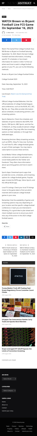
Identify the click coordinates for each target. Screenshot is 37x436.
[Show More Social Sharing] (33, 40)
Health (30, 429)
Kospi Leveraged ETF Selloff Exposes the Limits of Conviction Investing (17, 350)
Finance (14, 426)
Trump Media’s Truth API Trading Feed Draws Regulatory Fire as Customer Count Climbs (18, 290)
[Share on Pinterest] (26, 40)
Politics (17, 429)
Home (4, 402)
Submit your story (7, 411)
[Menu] (3, 3)
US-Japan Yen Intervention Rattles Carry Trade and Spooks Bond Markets (17, 320)
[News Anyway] (19, 3)
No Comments (7, 35)
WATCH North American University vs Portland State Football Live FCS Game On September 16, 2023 (9, 252)
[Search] (34, 3)
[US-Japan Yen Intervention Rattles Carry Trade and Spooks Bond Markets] (18, 307)
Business (21, 426)
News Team (11, 32)
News (4, 16)
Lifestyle (23, 429)
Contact (4, 408)
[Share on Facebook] (6, 40)
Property (9, 429)
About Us (5, 405)
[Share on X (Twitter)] (16, 40)
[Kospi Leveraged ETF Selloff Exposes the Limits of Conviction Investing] (18, 337)
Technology (29, 426)
